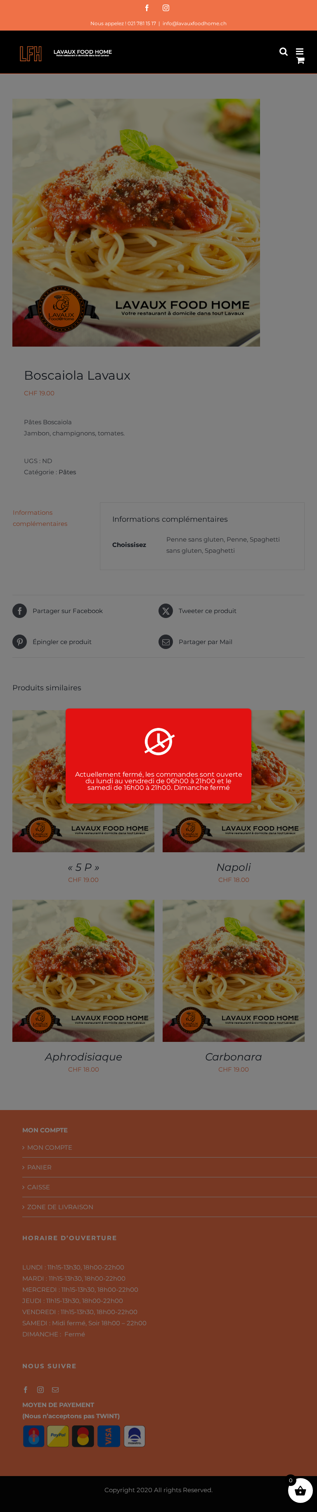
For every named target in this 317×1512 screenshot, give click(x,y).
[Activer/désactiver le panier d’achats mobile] (300, 60)
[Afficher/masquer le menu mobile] (300, 51)
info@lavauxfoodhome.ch (195, 23)
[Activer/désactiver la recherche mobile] (283, 51)
